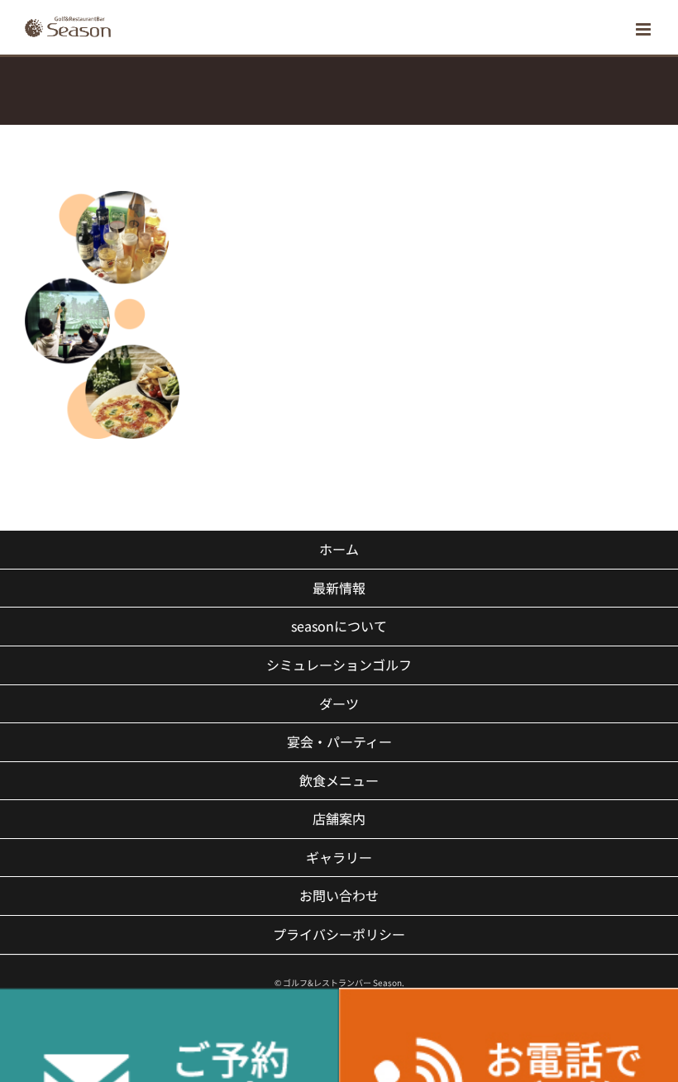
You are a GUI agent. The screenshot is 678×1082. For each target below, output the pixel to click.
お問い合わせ (339, 895)
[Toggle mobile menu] (644, 29)
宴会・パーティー (339, 741)
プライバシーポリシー (339, 934)
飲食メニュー (339, 780)
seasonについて (339, 626)
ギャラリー (339, 857)
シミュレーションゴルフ (339, 664)
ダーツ (339, 703)
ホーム (339, 549)
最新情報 (339, 588)
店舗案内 (339, 818)
